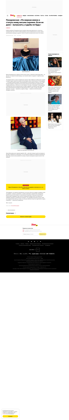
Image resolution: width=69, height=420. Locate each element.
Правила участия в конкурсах (35, 243)
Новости (19, 15)
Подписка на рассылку (28, 228)
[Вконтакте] (34, 241)
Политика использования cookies (25, 245)
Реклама (27, 243)
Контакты (22, 243)
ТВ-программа (53, 15)
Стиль (46, 15)
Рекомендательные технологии (38, 245)
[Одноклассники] (37, 241)
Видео (24, 15)
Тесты (42, 15)
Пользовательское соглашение (47, 243)
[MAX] (28, 241)
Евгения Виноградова (15, 205)
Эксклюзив (30, 15)
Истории (37, 15)
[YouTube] (40, 241)
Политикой (26, 231)
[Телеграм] (31, 241)
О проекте (17, 243)
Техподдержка (47, 245)
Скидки (60, 15)
